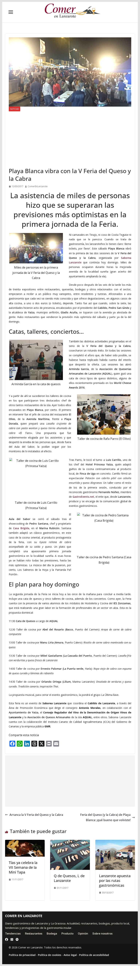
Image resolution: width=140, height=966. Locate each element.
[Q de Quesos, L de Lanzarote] (70, 842)
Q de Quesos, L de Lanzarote (69, 878)
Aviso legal (70, 955)
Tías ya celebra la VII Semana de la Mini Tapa (23, 867)
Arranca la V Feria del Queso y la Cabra (36, 815)
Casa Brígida (21, 528)
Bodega (52, 933)
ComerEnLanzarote (38, 186)
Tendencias (13, 933)
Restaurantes (33, 933)
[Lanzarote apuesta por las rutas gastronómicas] (115, 842)
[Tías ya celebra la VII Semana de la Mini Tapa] (25, 842)
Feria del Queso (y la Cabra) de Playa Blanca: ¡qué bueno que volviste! (105, 817)
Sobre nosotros (102, 933)
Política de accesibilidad (94, 955)
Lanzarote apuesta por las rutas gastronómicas (115, 880)
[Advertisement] (70, 139)
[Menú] (10, 12)
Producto (67, 933)
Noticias (14, 109)
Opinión (83, 933)
